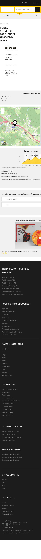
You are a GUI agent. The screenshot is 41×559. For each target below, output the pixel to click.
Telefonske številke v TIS (10, 289)
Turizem (5, 323)
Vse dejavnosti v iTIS (9, 335)
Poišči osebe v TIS (8, 280)
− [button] (2, 112)
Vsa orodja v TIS (7, 415)
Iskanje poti (6, 392)
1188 (3, 488)
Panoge (5, 530)
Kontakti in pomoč (8, 505)
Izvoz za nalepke (8, 398)
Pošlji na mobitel (8, 404)
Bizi (3, 485)
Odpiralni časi (6, 409)
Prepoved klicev (7, 514)
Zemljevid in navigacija (10, 286)
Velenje (4, 363)
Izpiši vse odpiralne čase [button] (11, 74)
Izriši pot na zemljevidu (9, 58)
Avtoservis (5, 314)
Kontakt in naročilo (8, 440)
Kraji (10, 530)
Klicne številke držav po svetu (12, 294)
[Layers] (3, 143)
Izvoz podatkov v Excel (10, 389)
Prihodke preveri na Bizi (21, 176)
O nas (4, 502)
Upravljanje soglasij (22, 533)
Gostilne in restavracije (10, 320)
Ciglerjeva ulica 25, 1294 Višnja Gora (11, 55)
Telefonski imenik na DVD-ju (12, 457)
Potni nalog (6, 395)
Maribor (4, 352)
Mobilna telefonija (8, 311)
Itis (1, 24)
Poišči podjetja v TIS (9, 283)
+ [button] (2, 109)
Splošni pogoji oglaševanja (11, 437)
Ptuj (3, 369)
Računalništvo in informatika (12, 332)
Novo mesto (6, 366)
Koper (4, 360)
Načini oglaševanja (8, 434)
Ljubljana (5, 349)
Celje (4, 355)
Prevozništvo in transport (10, 329)
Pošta (6, 24)
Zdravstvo (5, 317)
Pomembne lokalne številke (11, 291)
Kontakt (24, 530)
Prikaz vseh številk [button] (11, 50)
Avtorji (4, 508)
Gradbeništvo (6, 326)
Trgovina (5, 309)
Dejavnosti (17, 530)
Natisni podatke (7, 412)
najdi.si (4, 482)
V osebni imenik (7, 406)
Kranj (4, 358)
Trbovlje (5, 372)
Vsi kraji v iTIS (7, 375)
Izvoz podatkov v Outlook (11, 401)
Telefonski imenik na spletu (11, 454)
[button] (5, 3)
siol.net (4, 479)
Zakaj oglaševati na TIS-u (10, 431)
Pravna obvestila (7, 511)
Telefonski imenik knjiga (10, 460)
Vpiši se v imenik (8, 277)
